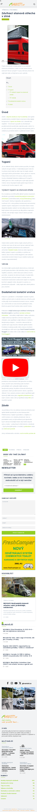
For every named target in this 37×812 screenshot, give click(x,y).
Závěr (11, 104)
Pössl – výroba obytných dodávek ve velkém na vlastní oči (18, 462)
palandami (27, 426)
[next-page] (25, 464)
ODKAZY (32, 810)
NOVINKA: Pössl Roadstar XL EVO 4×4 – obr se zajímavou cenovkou (18, 630)
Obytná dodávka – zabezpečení (28, 461)
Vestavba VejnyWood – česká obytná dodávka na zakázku (9, 768)
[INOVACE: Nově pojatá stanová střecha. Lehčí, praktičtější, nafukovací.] (18, 587)
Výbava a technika (9, 10)
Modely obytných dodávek (7, 763)
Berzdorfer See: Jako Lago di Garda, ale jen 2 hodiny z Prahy (18, 638)
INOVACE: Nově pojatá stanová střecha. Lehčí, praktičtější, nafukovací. (15, 605)
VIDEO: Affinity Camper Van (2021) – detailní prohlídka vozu (27, 752)
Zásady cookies (24, 810)
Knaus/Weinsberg (25, 199)
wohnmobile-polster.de (27, 433)
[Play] (15, 368)
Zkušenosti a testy (25, 748)
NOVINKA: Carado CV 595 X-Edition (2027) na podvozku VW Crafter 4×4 (17, 655)
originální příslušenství (25, 395)
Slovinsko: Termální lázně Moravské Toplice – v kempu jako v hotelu (8, 752)
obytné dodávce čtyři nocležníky (17, 117)
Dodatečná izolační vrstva (17, 101)
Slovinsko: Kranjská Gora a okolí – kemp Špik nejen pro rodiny (27, 768)
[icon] (8, 684)
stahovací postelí (9, 429)
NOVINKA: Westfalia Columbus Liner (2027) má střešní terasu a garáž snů (18, 663)
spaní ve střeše (16, 121)
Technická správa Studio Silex (10, 810)
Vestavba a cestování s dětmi (7, 747)
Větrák (14, 98)
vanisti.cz (14, 809)
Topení (11, 90)
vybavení (26, 450)
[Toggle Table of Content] (7, 83)
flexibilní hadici (13, 250)
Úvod (10, 87)
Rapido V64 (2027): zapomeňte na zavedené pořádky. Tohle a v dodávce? (18, 647)
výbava (18, 450)
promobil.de (7, 238)
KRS (29, 398)
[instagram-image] (7, 692)
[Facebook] (34, 21)
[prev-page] (24, 464)
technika (12, 450)
